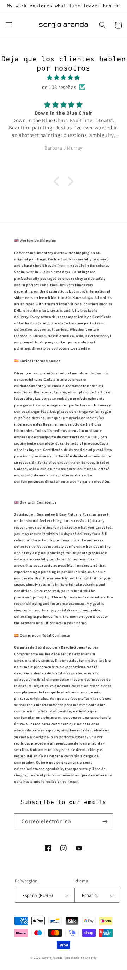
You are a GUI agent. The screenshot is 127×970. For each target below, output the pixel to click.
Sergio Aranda (53, 957)
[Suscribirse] (105, 821)
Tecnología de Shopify (80, 957)
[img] (63, 77)
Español (90, 895)
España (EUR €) (37, 895)
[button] (9, 25)
